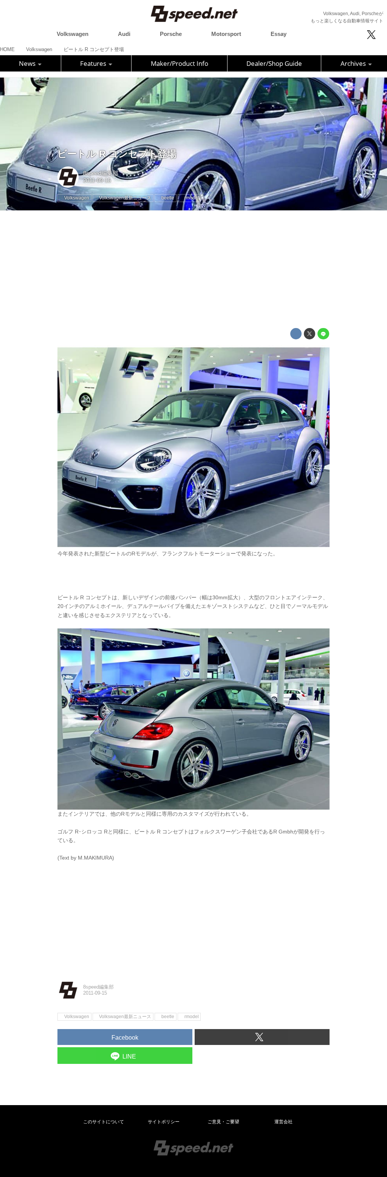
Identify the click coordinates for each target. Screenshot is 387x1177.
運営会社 (283, 1121)
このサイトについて (103, 1121)
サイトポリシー (164, 1121)
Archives (354, 63)
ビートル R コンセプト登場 (116, 154)
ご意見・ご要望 (223, 1121)
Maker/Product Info (179, 63)
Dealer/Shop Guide (274, 63)
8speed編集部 (100, 173)
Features (94, 63)
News (28, 63)
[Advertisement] (193, 269)
